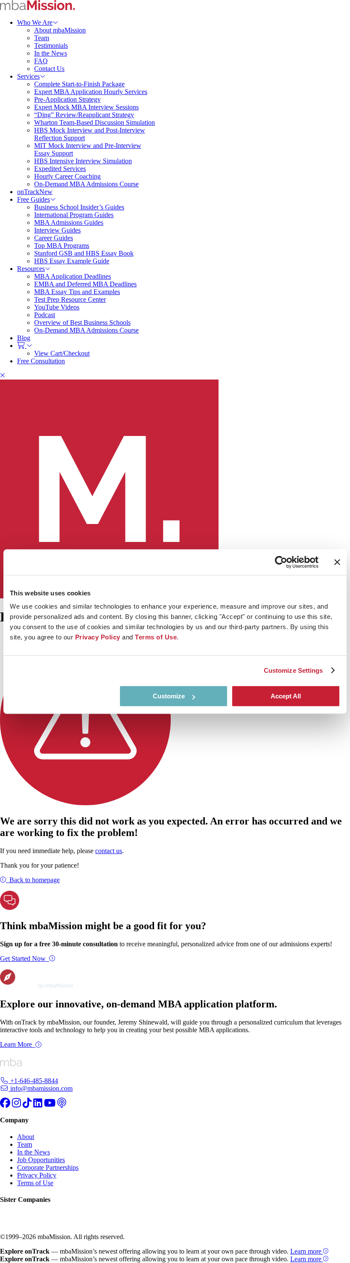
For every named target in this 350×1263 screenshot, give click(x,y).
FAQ (41, 61)
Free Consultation (41, 361)
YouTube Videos (56, 307)
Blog (23, 338)
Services (28, 76)
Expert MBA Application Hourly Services (90, 91)
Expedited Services (60, 168)
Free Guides (33, 199)
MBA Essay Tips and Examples (77, 291)
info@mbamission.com (41, 1088)
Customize (169, 696)
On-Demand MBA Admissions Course (86, 184)
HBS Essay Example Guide (71, 261)
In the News (50, 53)
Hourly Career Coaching (67, 176)
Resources (31, 268)
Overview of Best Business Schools (82, 322)
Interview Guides (57, 230)
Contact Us (49, 68)
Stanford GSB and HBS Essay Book (84, 253)
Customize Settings (293, 670)
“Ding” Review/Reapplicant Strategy (84, 114)
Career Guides (53, 237)
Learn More (16, 1044)
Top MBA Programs (61, 245)
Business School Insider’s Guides (79, 207)
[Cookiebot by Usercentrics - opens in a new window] (281, 562)
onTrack (34, 191)
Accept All (286, 696)
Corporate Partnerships (48, 1167)
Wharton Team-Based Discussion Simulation (94, 122)
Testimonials (51, 45)
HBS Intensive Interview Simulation (83, 161)
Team (41, 37)
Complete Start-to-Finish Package (79, 84)
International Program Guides (74, 214)
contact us (108, 850)
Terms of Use (35, 1182)
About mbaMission (60, 30)
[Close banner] (337, 562)
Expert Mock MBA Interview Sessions (86, 107)
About (25, 1136)
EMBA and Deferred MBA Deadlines (85, 284)
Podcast (44, 314)
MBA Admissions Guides (68, 222)
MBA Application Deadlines (72, 276)
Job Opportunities (41, 1159)
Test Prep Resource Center (70, 299)
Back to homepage (34, 879)
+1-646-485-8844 (33, 1080)
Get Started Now (23, 958)
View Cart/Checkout (62, 353)
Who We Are (34, 22)
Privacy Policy (36, 1175)
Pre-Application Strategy (67, 99)
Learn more (306, 1251)
